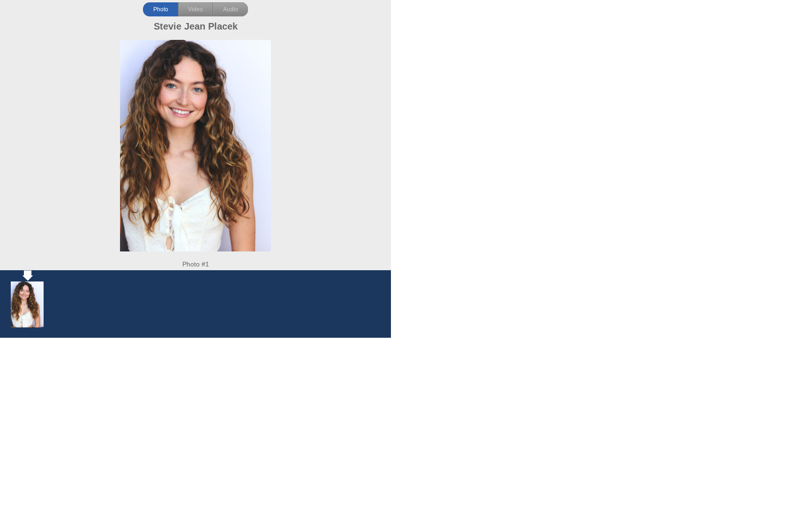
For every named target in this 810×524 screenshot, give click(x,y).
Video (195, 9)
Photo (160, 9)
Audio (230, 9)
